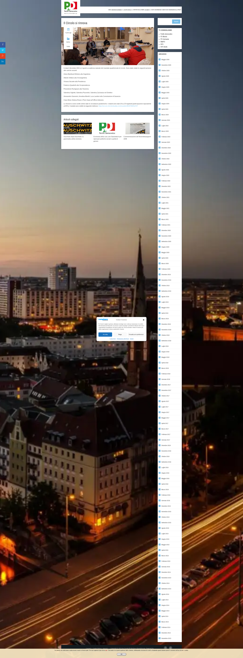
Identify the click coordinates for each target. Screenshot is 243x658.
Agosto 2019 (165, 296)
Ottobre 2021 (165, 197)
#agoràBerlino (158, 9)
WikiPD (163, 42)
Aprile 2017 (164, 423)
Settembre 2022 (166, 164)
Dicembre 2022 (166, 148)
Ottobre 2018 (165, 335)
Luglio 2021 (164, 203)
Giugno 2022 (165, 175)
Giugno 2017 (165, 412)
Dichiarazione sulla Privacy (123, 338)
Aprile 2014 (164, 616)
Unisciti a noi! (165, 9)
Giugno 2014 (165, 605)
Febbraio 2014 (165, 627)
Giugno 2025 (165, 87)
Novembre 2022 (166, 153)
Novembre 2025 (166, 65)
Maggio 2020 (165, 252)
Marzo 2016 (165, 489)
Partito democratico (166, 34)
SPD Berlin (164, 47)
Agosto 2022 (165, 170)
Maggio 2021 (165, 208)
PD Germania (165, 39)
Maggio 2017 (165, 418)
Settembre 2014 (166, 589)
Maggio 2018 (165, 357)
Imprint (131, 338)
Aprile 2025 (164, 98)
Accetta (105, 334)
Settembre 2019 (166, 291)
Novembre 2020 (166, 236)
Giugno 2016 (165, 473)
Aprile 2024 (164, 109)
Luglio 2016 (164, 467)
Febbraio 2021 (165, 225)
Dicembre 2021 (166, 186)
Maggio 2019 (165, 308)
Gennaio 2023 (165, 142)
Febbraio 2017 (165, 434)
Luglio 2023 (164, 126)
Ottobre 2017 (165, 396)
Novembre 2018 (166, 330)
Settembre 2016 (166, 462)
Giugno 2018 (165, 352)
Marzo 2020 (165, 263)
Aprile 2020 (164, 258)
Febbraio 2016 (165, 495)
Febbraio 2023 (165, 137)
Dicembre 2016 (166, 445)
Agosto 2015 (165, 528)
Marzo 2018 (165, 368)
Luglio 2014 (164, 600)
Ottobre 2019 (165, 285)
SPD (162, 44)
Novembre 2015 (166, 511)
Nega (120, 334)
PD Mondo (164, 37)
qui (106, 650)
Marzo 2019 (165, 319)
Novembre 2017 (166, 390)
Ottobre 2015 (165, 517)
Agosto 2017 (165, 401)
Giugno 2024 (165, 104)
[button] (144, 320)
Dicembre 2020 (166, 230)
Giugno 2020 (165, 247)
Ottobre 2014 (165, 583)
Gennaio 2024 (165, 120)
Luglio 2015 (164, 534)
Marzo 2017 (165, 429)
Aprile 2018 (164, 363)
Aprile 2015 (164, 550)
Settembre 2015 (166, 523)
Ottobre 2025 (165, 70)
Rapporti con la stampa (138, 9)
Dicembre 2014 (166, 572)
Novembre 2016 (166, 451)
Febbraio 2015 (165, 561)
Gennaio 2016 (165, 500)
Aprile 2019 (164, 313)
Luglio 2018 (164, 346)
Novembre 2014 (166, 578)
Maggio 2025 (165, 93)
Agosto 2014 (165, 594)
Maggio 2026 (165, 59)
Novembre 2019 (166, 280)
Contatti (88, 648)
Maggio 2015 (165, 545)
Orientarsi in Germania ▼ (117, 9)
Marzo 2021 (165, 219)
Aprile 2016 (164, 484)
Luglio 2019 (164, 302)
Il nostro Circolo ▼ (128, 9)
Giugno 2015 (165, 539)
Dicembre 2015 (166, 506)
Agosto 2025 (165, 76)
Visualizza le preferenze (136, 334)
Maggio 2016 (165, 478)
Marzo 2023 (165, 131)
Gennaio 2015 (165, 567)
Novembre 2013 (166, 638)
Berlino (68, 42)
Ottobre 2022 (165, 159)
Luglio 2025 (164, 81)
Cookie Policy (113, 338)
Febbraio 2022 (165, 181)
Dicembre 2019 (166, 274)
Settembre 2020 (166, 241)
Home (109, 9)
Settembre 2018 (166, 341)
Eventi (152, 9)
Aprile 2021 (164, 214)
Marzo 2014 (165, 622)
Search (176, 22)
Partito (68, 46)
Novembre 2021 (166, 192)
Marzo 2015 (165, 556)
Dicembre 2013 (166, 633)
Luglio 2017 (164, 407)
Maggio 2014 (165, 611)
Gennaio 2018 (165, 379)
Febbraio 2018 (165, 374)
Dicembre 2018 (166, 324)
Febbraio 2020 (165, 269)
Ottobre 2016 (165, 456)
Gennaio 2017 (165, 440)
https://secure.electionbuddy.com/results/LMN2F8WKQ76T (118, 106)
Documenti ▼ (148, 9)
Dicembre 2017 (166, 385)
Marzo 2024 (165, 115)
